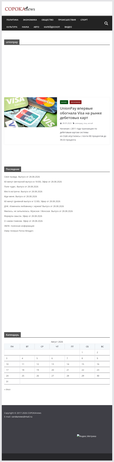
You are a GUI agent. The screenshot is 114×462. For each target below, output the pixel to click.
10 (7, 364)
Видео (68, 26)
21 (68, 369)
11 (23, 364)
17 (7, 369)
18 (23, 369)
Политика (12, 19)
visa (85, 123)
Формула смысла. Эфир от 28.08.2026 (23, 216)
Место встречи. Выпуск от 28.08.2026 (23, 191)
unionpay (79, 123)
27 (53, 375)
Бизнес (64, 102)
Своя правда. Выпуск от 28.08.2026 (22, 176)
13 (53, 364)
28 (68, 375)
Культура (12, 26)
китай (90, 123)
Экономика (30, 19)
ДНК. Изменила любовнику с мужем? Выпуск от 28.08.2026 (34, 206)
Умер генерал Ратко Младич (18, 230)
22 (83, 369)
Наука (25, 26)
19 (38, 369)
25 (23, 375)
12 (38, 364)
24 (7, 375)
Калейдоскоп (52, 26)
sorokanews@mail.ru (22, 416)
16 (98, 364)
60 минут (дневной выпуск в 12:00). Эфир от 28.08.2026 (32, 201)
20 (53, 369)
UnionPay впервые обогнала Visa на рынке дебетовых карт (81, 113)
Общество (47, 19)
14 (68, 364)
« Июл (7, 389)
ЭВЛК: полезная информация (19, 225)
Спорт (84, 19)
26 (38, 375)
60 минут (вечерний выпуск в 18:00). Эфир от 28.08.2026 (33, 181)
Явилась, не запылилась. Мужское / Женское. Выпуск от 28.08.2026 (38, 211)
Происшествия (67, 19)
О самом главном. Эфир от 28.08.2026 (23, 221)
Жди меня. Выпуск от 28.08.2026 (20, 196)
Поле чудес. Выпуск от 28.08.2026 (21, 186)
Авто (36, 26)
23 (98, 369)
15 (83, 364)
